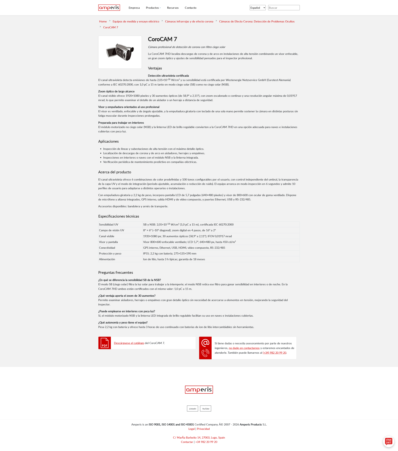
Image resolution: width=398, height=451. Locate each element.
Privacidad (203, 429)
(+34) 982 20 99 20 (274, 352)
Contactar (187, 442)
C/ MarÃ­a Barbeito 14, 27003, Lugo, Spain (199, 437)
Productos (152, 7)
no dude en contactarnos (244, 348)
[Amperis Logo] (199, 390)
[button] (192, 408)
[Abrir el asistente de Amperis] (388, 441)
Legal (191, 429)
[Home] (109, 8)
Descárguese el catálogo (129, 343)
